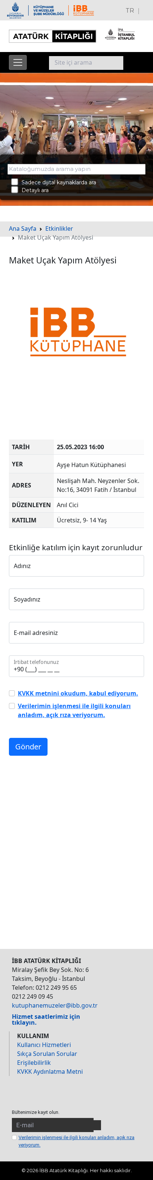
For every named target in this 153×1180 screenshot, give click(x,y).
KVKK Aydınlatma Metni (50, 1071)
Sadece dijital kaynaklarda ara (56, 182)
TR (130, 10)
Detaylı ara (33, 190)
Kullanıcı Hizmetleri (44, 1045)
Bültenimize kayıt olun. (35, 1112)
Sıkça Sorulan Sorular (47, 1054)
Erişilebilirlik (34, 1063)
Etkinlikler (59, 228)
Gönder (28, 747)
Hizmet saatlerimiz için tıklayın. (46, 1019)
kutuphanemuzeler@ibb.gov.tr (55, 1005)
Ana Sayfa (22, 228)
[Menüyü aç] (18, 62)
